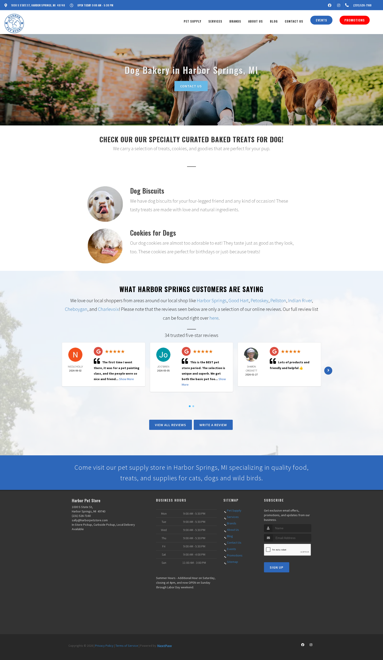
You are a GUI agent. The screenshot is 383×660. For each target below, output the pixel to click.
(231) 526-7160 (81, 516)
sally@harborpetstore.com (90, 520)
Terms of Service (126, 646)
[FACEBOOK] (329, 5)
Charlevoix (108, 309)
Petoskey (259, 300)
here (214, 318)
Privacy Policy (104, 646)
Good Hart (239, 300)
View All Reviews (170, 425)
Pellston (278, 300)
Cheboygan (76, 309)
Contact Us (191, 86)
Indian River (300, 300)
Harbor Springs (212, 300)
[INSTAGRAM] (338, 5)
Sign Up (276, 567)
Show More (126, 379)
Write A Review (213, 425)
